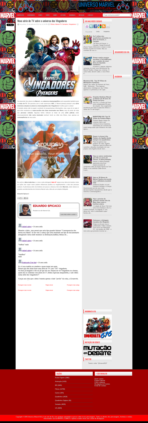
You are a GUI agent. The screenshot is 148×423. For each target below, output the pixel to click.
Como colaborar (99, 382)
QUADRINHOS (31, 15)
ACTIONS (63, 15)
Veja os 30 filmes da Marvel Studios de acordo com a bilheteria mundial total (102, 180)
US (56, 408)
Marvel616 (20, 15)
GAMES (55, 15)
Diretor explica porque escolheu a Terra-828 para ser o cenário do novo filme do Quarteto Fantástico (102, 61)
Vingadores (72, 24)
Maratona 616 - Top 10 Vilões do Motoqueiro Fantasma (94, 81)
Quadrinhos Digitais (61, 400)
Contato (90, 15)
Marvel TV (58, 24)
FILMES (40, 15)
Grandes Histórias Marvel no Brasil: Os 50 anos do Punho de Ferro (102, 98)
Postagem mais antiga (73, 285)
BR (56, 385)
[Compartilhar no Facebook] (25, 198)
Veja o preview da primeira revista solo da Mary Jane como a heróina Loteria (101, 201)
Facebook (71, 206)
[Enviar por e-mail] (18, 198)
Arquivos (107, 31)
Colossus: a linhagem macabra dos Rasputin (101, 221)
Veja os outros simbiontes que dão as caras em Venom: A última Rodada (102, 157)
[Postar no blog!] (20, 198)
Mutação (81, 15)
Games (57, 393)
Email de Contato (100, 386)
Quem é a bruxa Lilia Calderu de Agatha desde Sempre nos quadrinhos (102, 138)
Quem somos (98, 379)
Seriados (65, 24)
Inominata (72, 15)
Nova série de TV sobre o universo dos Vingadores (42, 20)
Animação (58, 381)
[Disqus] (48, 251)
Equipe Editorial (99, 380)
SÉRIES (48, 15)
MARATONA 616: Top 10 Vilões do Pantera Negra (101, 117)
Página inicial (49, 285)
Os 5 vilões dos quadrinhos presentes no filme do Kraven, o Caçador (102, 38)
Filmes (53, 24)
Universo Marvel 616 (35, 417)
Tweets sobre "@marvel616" (97, 363)
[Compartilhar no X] (23, 198)
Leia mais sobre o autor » (69, 214)
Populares (88, 31)
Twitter (76, 206)
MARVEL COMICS (63, 418)
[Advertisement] (97, 273)
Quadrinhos (59, 397)
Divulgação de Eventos (102, 384)
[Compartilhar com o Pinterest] (27, 198)
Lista (97, 31)
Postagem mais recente (24, 285)
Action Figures (60, 378)
